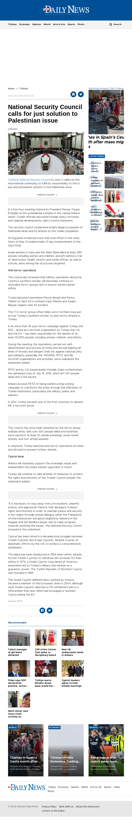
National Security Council (34, 180)
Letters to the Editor (53, 811)
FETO (19, 601)
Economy (24, 24)
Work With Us (66, 807)
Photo (81, 24)
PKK (16, 312)
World (47, 24)
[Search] (110, 24)
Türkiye (12, 24)
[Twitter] (81, 94)
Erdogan (12, 601)
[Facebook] (73, 94)
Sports (71, 24)
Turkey (12, 180)
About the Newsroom (88, 807)
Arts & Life (59, 24)
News (11, 89)
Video (116, 787)
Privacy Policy (49, 807)
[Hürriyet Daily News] (66, 10)
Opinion (36, 24)
